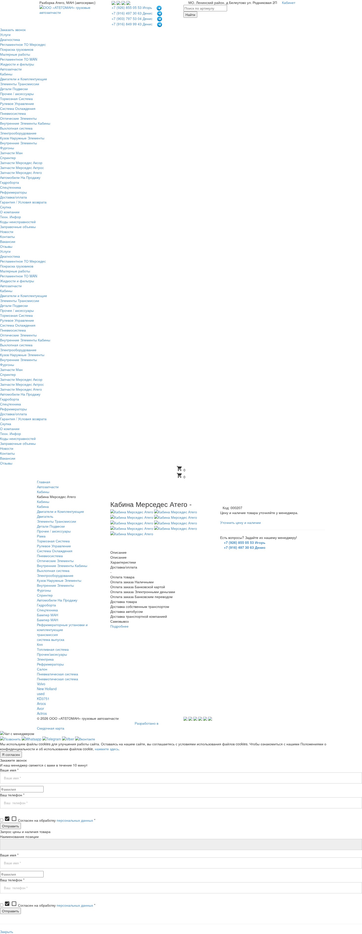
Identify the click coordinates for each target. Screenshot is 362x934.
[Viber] (68, 738)
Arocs (41, 703)
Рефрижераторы (50, 664)
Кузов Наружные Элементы (59, 580)
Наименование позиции (19, 836)
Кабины (43, 501)
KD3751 (43, 698)
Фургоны (44, 590)
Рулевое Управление (54, 545)
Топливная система (53, 649)
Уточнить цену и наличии (240, 522)
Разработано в (146, 723)
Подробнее (119, 626)
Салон (42, 669)
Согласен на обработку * (49, 820)
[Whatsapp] (31, 738)
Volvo (41, 683)
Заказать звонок (13, 29)
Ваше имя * (9, 769)
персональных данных (75, 820)
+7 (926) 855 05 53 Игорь (132, 7)
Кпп (40, 644)
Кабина (43, 506)
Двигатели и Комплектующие (60, 511)
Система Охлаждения (54, 550)
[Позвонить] (10, 738)
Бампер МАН (47, 614)
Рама (41, 536)
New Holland (47, 688)
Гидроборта (46, 604)
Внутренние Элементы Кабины (62, 565)
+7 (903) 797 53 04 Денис (132, 18)
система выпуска (50, 639)
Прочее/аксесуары (52, 654)
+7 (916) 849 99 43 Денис (132, 23)
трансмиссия (47, 634)
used (41, 693)
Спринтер (45, 595)
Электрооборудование (55, 575)
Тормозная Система (53, 540)
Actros (42, 713)
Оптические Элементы (55, 560)
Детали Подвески (51, 526)
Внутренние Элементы (55, 585)
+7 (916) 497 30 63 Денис (132, 13)
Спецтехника (47, 609)
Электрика (45, 659)
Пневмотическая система (57, 678)
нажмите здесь (107, 748)
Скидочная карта (50, 728)
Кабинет (288, 2)
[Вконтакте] (85, 738)
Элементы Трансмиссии (56, 521)
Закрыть (6, 931)
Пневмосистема (50, 555)
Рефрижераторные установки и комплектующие (62, 627)
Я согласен (11, 754)
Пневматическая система (57, 673)
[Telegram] (51, 738)
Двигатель (45, 516)
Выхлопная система (53, 570)
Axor (40, 708)
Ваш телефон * (12, 794)
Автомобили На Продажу (57, 600)
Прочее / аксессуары (54, 531)
